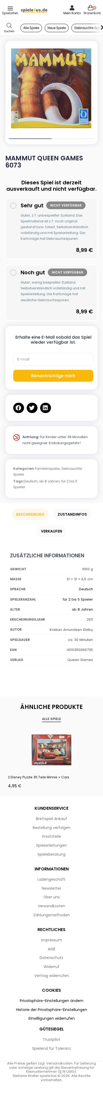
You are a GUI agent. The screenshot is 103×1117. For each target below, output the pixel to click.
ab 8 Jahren (49, 481)
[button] (18, 408)
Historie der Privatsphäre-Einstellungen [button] (51, 1009)
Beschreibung (30, 514)
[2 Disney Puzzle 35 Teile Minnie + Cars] (51, 750)
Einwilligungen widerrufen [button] (52, 1018)
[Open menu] (10, 8)
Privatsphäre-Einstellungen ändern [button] (51, 1000)
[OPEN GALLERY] (51, 87)
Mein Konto (72, 13)
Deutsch (31, 481)
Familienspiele (47, 468)
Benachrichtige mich (53, 375)
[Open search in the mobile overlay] (9, 28)
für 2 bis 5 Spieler (78, 599)
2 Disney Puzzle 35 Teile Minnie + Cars (38, 777)
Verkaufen (51, 531)
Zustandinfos (72, 514)
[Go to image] (28, 138)
